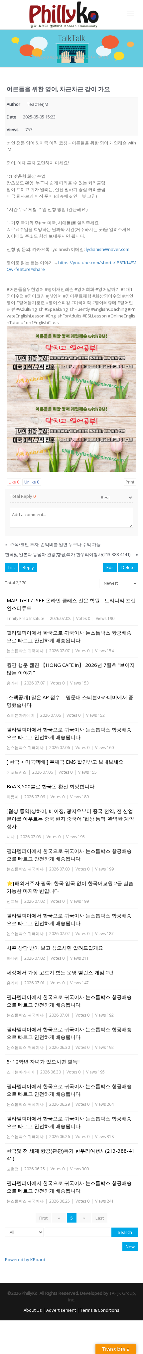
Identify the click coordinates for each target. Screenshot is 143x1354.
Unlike (31, 482)
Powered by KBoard (25, 1259)
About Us (33, 1310)
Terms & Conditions (99, 1310)
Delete (128, 567)
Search (125, 1232)
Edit (110, 567)
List (11, 567)
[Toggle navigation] (130, 14)
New (130, 1247)
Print (130, 482)
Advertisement (61, 1310)
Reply (28, 567)
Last (99, 1218)
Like (14, 482)
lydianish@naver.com (107, 249)
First (43, 1218)
